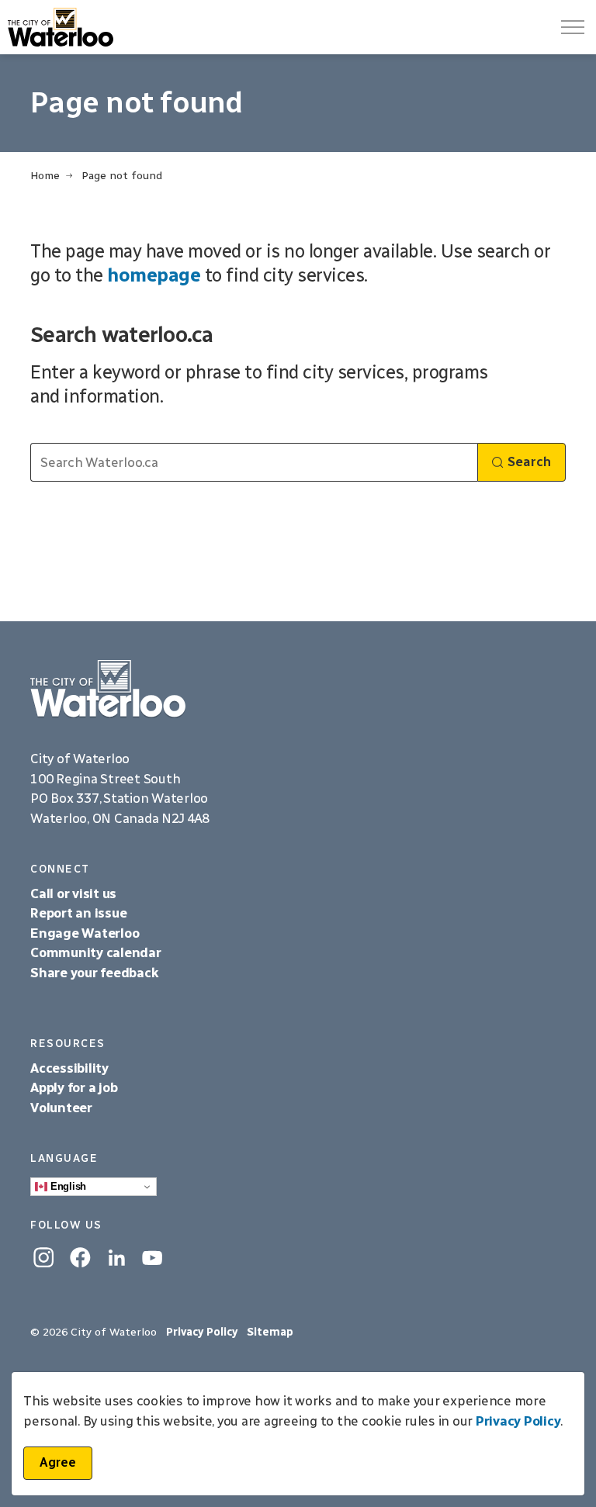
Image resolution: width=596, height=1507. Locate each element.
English (66, 1186)
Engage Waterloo (84, 933)
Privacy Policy (518, 1421)
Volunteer (61, 1107)
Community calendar (95, 952)
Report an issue (78, 913)
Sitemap (270, 1332)
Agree (58, 1462)
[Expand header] (572, 27)
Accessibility (71, 1068)
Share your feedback (94, 972)
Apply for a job (73, 1087)
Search (529, 461)
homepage (153, 275)
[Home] (298, 689)
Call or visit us (73, 893)
